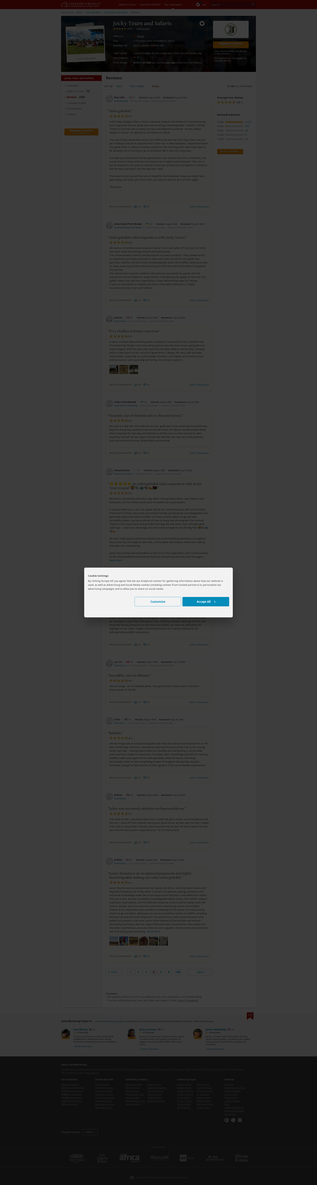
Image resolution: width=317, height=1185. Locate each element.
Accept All (204, 602)
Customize (157, 602)
